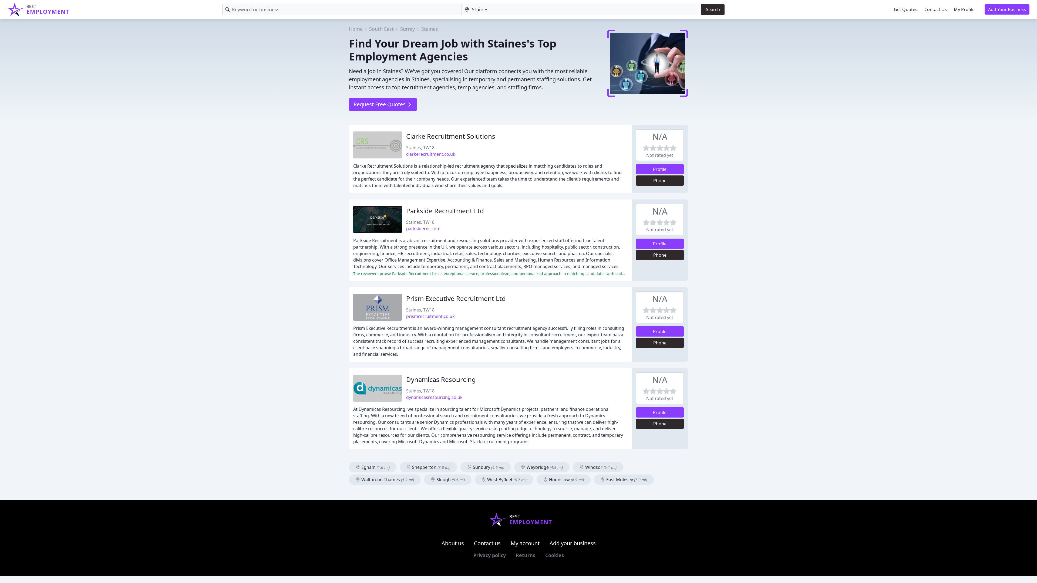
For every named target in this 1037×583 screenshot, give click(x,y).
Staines (429, 29)
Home (356, 29)
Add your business (573, 543)
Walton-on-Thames (387, 480)
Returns (525, 555)
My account (525, 543)
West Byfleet (506, 480)
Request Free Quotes (380, 104)
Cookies (554, 555)
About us (453, 543)
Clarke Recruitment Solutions (450, 136)
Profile (659, 169)
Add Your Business (1007, 9)
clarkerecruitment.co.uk (430, 154)
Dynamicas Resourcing (441, 379)
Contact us (487, 543)
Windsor (600, 467)
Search (713, 9)
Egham (375, 467)
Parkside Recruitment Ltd (445, 210)
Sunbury (488, 467)
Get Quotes (905, 9)
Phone (659, 181)
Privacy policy (489, 555)
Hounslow (566, 480)
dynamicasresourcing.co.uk (434, 397)
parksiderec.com (423, 229)
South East (381, 29)
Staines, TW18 (420, 148)
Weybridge (544, 467)
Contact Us (935, 9)
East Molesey (626, 480)
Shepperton (430, 467)
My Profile (964, 9)
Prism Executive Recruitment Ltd (456, 298)
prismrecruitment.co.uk (430, 316)
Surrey (407, 29)
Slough (450, 480)
